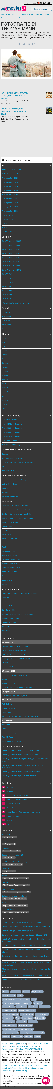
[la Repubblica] (47, 3)
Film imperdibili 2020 (10, 203)
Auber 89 (5, 626)
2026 (9, 170)
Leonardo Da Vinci (9, 1010)
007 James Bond (42, 1014)
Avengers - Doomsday (10, 522)
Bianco (4, 576)
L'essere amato (7, 580)
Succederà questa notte (11, 567)
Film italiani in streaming (11, 440)
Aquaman (5, 875)
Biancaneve (38, 1003)
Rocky (4, 841)
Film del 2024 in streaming (12, 428)
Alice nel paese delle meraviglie (32, 1033)
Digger (4, 584)
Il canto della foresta (9, 572)
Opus (34, 999)
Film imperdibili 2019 (10, 207)
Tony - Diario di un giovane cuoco (14, 675)
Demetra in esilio (8, 610)
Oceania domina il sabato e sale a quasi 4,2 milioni (21, 922)
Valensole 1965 (8, 470)
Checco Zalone (8, 1007)
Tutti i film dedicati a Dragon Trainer (16, 999)
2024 (20, 170)
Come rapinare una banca (12, 741)
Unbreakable (40, 1018)
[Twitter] (24, 43)
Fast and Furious (25, 1025)
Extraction (5, 848)
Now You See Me (9, 996)
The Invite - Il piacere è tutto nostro (15, 506)
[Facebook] (19, 43)
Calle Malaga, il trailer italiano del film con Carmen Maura (24, 945)
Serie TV (6, 1046)
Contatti (13, 1065)
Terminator (28, 1037)
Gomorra (26, 992)
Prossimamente (9, 1049)
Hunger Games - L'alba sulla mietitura (16, 510)
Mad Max (6, 1037)
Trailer (20, 1049)
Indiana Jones (27, 1018)
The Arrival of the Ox (9, 622)
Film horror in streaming (11, 444)
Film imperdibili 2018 (10, 211)
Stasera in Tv (22, 1046)
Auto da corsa (8, 1018)
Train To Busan (7, 704)
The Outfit (5, 882)
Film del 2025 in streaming (12, 424)
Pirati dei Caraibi (27, 1014)
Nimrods (5, 492)
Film (29, 1043)
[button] (45, 1080)
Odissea (10, 791)
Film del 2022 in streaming (12, 436)
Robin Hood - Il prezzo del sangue (15, 480)
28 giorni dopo (37, 992)
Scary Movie (15, 992)
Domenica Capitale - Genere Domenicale (17, 614)
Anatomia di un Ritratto (10, 618)
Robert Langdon (8, 1022)
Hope (4, 543)
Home (4, 1043)
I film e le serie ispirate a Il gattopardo (17, 1003)
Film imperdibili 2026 (10, 178)
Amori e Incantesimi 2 (10, 539)
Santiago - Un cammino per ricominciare (17, 514)
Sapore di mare (8, 868)
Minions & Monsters (14, 816)
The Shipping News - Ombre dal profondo (17, 862)
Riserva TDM (23, 1068)
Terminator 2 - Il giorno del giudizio (15, 696)
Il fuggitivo (6, 834)
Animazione (6, 324)
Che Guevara (17, 1037)
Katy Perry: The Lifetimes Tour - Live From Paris (20, 716)
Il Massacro (6, 630)
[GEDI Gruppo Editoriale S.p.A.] (39, 3)
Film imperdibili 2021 (10, 198)
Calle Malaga (7, 530)
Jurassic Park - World (27, 1010)
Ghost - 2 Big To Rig (9, 667)
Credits (5, 1065)
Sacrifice (5, 488)
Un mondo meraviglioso (11, 733)
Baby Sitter (33, 1007)
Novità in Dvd (7, 231)
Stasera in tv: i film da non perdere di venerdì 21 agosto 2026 (25, 975)
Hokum (10, 824)
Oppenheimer (21, 1007)
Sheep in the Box (8, 683)
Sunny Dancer (7, 712)
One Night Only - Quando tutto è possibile (17, 658)
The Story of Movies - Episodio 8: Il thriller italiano (21, 754)
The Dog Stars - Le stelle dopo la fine (16, 646)
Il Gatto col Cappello (9, 555)
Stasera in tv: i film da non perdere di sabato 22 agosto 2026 (25, 935)
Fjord (4, 547)
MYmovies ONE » (8, 15)
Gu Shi (4, 602)
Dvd (13, 1046)
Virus (18, 1018)
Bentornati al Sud (8, 551)
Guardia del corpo (9, 909)
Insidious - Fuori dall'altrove (12, 458)
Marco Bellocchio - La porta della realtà (17, 687)
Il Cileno (5, 679)
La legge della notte (9, 889)
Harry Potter (21, 1022)
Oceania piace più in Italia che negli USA (17, 931)
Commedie (6, 312)
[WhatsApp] (33, 43)
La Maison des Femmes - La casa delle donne (19, 593)
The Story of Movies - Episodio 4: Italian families (20, 776)
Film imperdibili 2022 (10, 194)
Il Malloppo (6, 724)
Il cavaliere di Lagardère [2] (12, 855)
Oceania (5, 454)
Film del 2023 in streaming (12, 432)
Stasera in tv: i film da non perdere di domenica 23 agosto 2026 (26, 926)
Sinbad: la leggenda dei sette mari (15, 896)
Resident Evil (7, 526)
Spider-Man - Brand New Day (18, 795)
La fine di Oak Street (9, 484)
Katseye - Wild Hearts (10, 496)
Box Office (34, 1046)
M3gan (20, 996)
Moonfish (5, 597)
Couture (5, 663)
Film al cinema (7, 219)
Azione (4, 329)
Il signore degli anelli (10, 1033)
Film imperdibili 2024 (10, 186)
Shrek (4, 903)
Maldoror (5, 466)
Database (21, 1043)
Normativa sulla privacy (29, 1065)
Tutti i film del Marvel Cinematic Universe (18, 1029)
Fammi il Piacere (8, 737)
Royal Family (45, 1007)
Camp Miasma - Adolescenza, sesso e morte (19, 462)
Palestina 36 (6, 534)
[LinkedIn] (29, 43)
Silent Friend (7, 729)
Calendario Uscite (40, 1043)
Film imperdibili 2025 (10, 182)
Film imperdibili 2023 (10, 190)
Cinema (12, 1043)
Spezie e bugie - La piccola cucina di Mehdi (18, 518)
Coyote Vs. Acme (8, 708)
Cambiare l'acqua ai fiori (11, 559)
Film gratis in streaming (11, 420)
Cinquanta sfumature (10, 1014)
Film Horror (6, 320)
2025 (14, 170)
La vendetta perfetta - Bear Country (15, 654)
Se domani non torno (10, 563)
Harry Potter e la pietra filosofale (14, 650)
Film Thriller (6, 316)
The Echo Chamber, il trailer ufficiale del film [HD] (20, 979)
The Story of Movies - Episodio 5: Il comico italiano (21, 771)
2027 (4, 170)
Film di (4, 223)
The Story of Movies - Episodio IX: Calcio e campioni (22, 750)
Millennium (33, 1022)
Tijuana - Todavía (8, 606)
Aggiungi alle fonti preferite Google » (34, 15)
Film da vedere (7, 215)
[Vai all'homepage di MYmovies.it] (13, 10)
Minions (5, 992)
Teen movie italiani (9, 1025)
